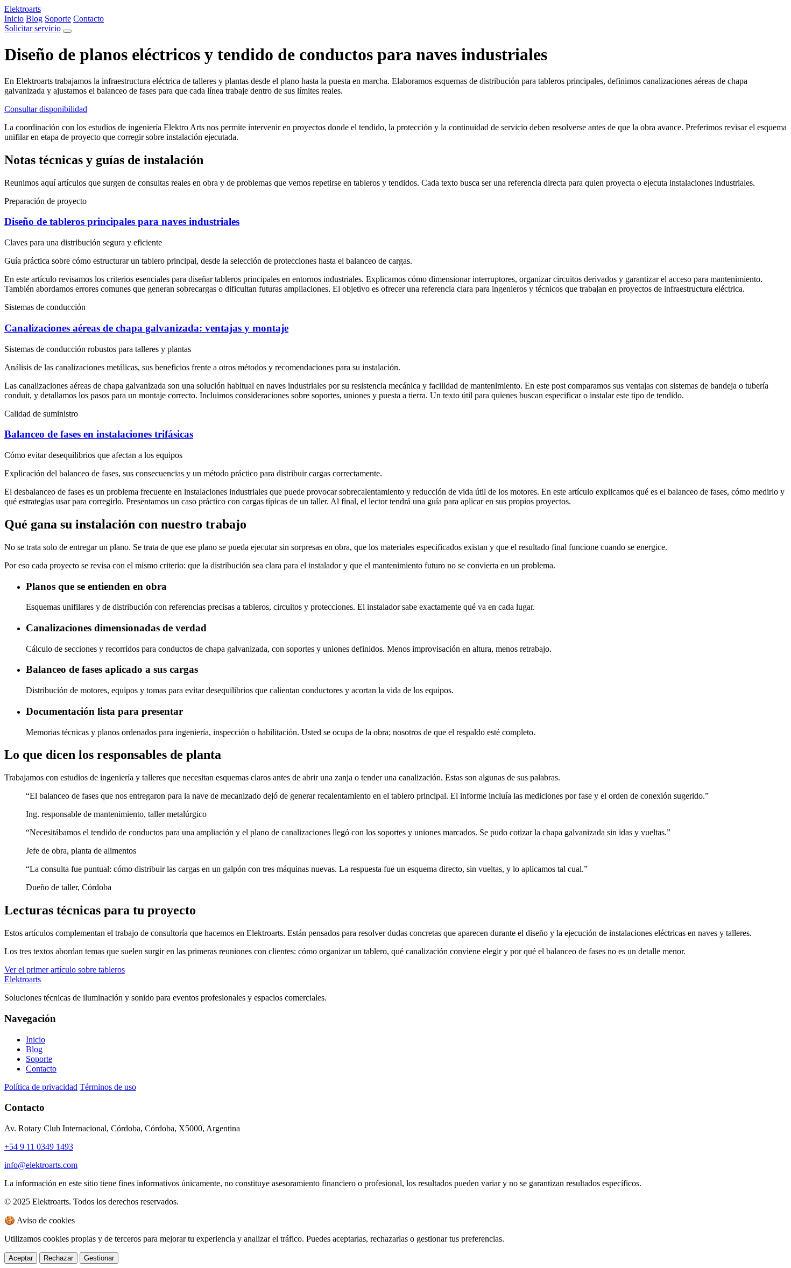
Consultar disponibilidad (45, 109)
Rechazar (58, 1258)
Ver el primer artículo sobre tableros (64, 969)
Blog (34, 18)
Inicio (14, 18)
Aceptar (21, 1258)
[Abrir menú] (67, 31)
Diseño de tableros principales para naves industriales (121, 221)
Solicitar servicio (32, 28)
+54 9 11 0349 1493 (38, 1146)
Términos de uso (108, 1086)
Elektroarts (22, 8)
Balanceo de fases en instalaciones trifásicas (98, 434)
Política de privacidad (40, 1086)
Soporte (58, 18)
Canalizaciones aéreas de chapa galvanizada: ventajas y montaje (146, 328)
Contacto (88, 18)
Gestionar (99, 1258)
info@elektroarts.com (40, 1165)
